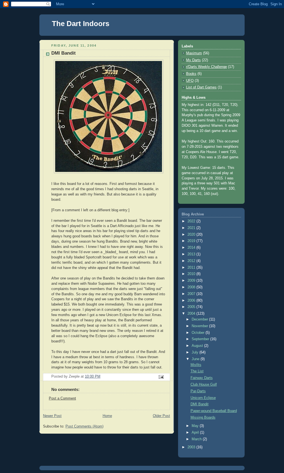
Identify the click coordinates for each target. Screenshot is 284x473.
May (196, 426)
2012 (191, 261)
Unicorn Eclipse (203, 398)
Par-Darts (198, 391)
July (195, 352)
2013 (191, 254)
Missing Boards (203, 417)
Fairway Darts (202, 378)
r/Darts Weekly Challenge (206, 67)
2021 (191, 228)
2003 (191, 447)
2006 (191, 300)
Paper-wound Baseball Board (214, 411)
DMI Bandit (200, 404)
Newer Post (52, 416)
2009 (191, 281)
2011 (191, 267)
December (200, 319)
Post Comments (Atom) (84, 426)
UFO (190, 81)
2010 (191, 274)
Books (191, 74)
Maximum (194, 53)
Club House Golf (204, 384)
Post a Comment (62, 398)
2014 (191, 248)
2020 (191, 234)
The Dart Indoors (80, 23)
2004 (191, 314)
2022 (191, 221)
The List (197, 371)
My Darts (193, 60)
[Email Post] (161, 377)
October (199, 333)
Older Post (161, 416)
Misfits (196, 365)
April (196, 432)
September (201, 339)
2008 (191, 287)
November (200, 326)
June (196, 359)
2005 (191, 307)
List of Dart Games (201, 87)
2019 (191, 241)
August (198, 346)
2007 (191, 294)
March (197, 439)
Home (107, 416)
